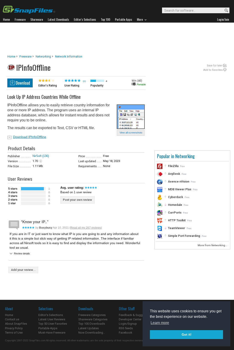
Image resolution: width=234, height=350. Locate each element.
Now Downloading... (91, 332)
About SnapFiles (16, 323)
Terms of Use (14, 332)
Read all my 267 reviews (85, 227)
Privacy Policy (14, 328)
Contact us (12, 319)
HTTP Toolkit (177, 220)
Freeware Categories (92, 315)
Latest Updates (88, 328)
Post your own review (77, 199)
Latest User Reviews (51, 319)
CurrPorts (174, 212)
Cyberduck (175, 197)
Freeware (25, 56)
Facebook (125, 332)
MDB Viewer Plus (179, 189)
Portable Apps (47, 328)
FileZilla (173, 166)
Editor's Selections (50, 315)
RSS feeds (126, 328)
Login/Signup (128, 323)
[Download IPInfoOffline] (20, 86)
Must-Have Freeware (51, 332)
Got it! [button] (186, 334)
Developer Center (130, 319)
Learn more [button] (160, 323)
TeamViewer (176, 228)
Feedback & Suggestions (135, 315)
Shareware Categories (92, 319)
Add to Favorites (213, 69)
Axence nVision (178, 181)
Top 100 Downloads (91, 323)
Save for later (215, 65)
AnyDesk (174, 173)
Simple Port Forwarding (184, 236)
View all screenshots (131, 132)
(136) (45, 156)
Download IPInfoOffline (29, 137)
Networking (43, 56)
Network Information (68, 56)
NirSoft (37, 156)
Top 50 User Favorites (52, 323)
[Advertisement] (117, 38)
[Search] (224, 11)
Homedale (175, 204)
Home (11, 56)
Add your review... (23, 270)
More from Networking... (213, 245)
